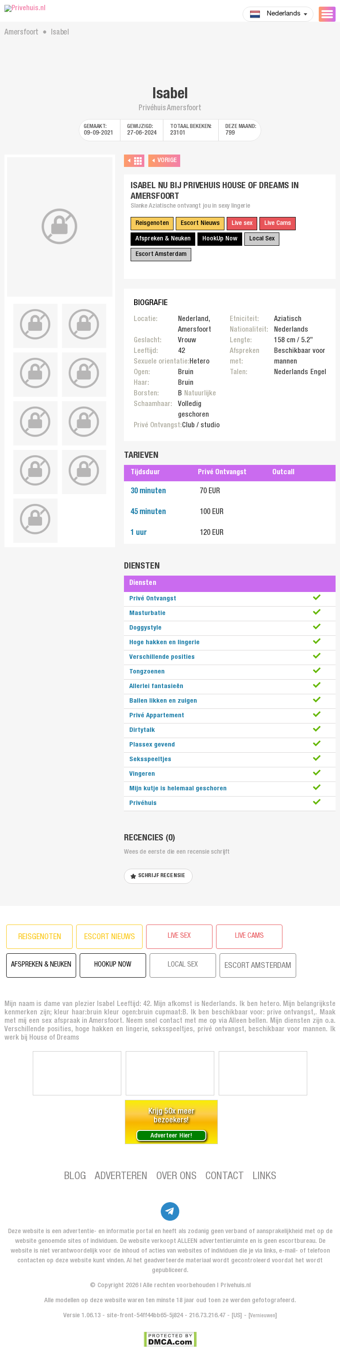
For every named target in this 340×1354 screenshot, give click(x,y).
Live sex (242, 223)
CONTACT (224, 1177)
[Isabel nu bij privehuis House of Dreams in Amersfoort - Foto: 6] (35, 422)
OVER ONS (176, 1177)
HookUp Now (219, 239)
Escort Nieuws (200, 223)
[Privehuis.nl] (59, 9)
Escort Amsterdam (160, 254)
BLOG (75, 1177)
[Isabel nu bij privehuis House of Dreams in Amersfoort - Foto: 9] (84, 470)
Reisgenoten (152, 223)
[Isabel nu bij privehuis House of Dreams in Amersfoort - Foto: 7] (84, 422)
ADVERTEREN (121, 1177)
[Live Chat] (262, 1073)
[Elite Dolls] (170, 1073)
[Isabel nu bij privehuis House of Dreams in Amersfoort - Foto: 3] (84, 324)
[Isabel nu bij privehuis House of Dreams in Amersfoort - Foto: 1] (59, 227)
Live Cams (277, 223)
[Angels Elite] (77, 1073)
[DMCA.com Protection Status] (170, 1339)
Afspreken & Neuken (162, 239)
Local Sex (261, 239)
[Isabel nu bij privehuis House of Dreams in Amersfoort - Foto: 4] (35, 373)
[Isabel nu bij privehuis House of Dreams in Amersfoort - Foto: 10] (35, 519)
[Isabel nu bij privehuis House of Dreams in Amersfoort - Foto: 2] (35, 324)
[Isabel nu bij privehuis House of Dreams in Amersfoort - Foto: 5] (84, 373)
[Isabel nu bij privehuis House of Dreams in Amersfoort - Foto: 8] (35, 470)
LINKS (264, 1177)
